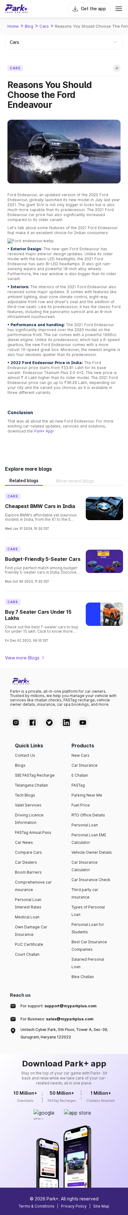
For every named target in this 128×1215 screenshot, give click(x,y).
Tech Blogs (25, 795)
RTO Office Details (88, 815)
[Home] (16, 8)
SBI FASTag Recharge (35, 775)
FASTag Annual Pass (33, 832)
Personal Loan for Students (87, 928)
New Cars (80, 755)
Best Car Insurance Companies (89, 946)
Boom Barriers (28, 872)
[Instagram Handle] (16, 722)
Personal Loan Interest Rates (28, 903)
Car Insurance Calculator (84, 866)
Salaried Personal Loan (87, 963)
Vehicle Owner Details (91, 852)
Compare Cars (28, 852)
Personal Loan (84, 825)
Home (13, 26)
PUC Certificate (29, 944)
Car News (24, 842)
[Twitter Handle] (49, 722)
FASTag (78, 785)
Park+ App (43, 431)
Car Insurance (84, 765)
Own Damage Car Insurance (31, 931)
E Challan (79, 775)
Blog (29, 26)
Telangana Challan (31, 785)
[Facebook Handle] (33, 722)
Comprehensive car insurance (33, 886)
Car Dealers (26, 862)
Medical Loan (27, 917)
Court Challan (27, 954)
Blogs (20, 765)
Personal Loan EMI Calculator (88, 839)
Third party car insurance (84, 893)
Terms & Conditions (36, 1206)
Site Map (101, 1206)
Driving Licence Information (29, 819)
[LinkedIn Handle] (66, 722)
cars (44, 26)
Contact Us (25, 755)
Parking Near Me (86, 795)
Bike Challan (82, 976)
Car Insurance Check (90, 879)
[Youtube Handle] (83, 722)
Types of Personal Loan (88, 911)
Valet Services (28, 805)
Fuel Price (80, 805)
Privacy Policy (74, 1206)
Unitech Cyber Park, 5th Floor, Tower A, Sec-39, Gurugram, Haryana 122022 (64, 1033)
